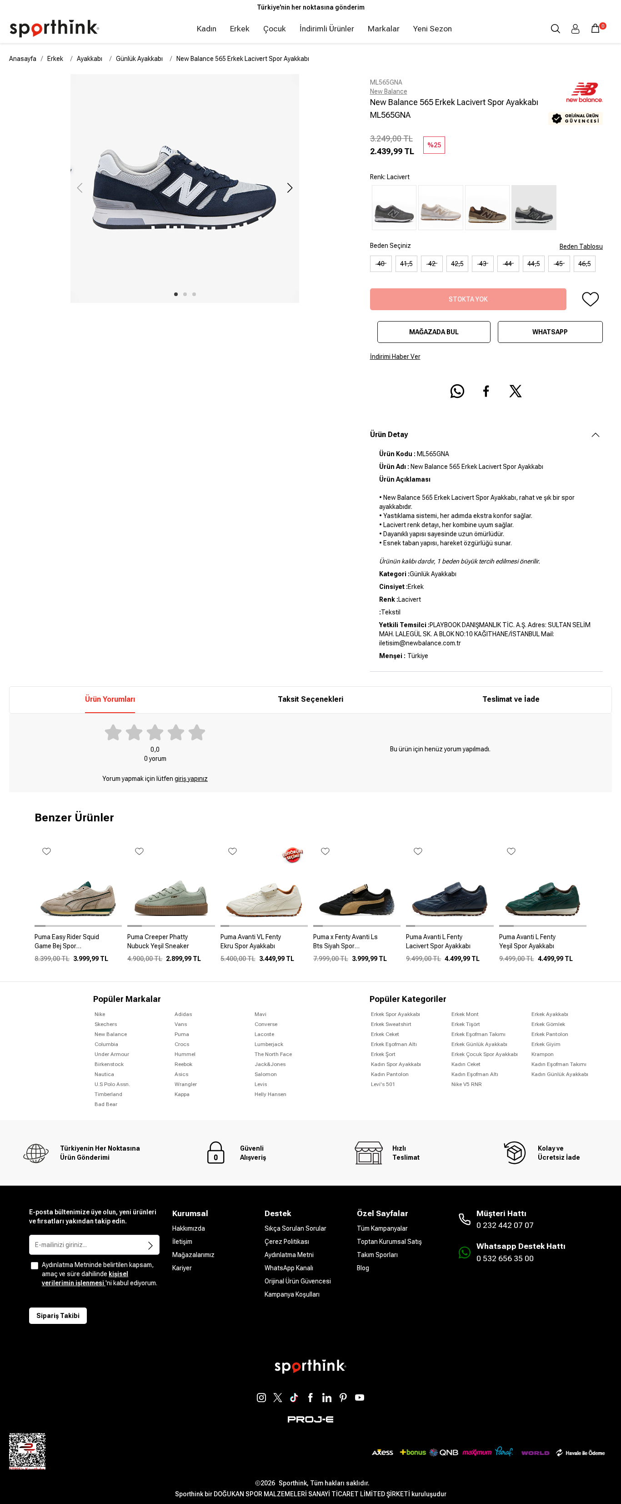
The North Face (273, 1054)
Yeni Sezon (432, 28)
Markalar (384, 28)
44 (508, 263)
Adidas (183, 1014)
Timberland (108, 1094)
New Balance (388, 91)
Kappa (182, 1094)
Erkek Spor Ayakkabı (395, 1014)
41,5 (406, 263)
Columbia (106, 1044)
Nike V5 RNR (466, 1084)
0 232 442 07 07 (505, 1225)
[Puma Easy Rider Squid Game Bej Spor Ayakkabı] (78, 945)
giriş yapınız (191, 778)
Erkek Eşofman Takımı (478, 1034)
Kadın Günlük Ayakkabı (559, 1074)
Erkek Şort (383, 1054)
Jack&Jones (270, 1064)
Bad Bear (106, 1104)
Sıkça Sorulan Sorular (295, 1228)
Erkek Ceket (385, 1034)
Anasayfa (22, 58)
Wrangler (186, 1084)
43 (482, 263)
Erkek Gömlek (548, 1024)
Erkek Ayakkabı (549, 1014)
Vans (181, 1024)
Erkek (240, 28)
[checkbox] (34, 1265)
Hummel (185, 1054)
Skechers (106, 1024)
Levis (261, 1084)
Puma (182, 1034)
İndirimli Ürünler (327, 28)
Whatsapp (550, 332)
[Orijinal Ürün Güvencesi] (575, 118)
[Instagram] (261, 1397)
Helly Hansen (270, 1094)
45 (559, 263)
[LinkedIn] (326, 1397)
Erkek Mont (465, 1014)
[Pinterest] (343, 1397)
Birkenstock (109, 1064)
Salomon (266, 1074)
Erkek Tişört (465, 1024)
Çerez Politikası (287, 1241)
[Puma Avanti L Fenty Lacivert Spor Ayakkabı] (449, 945)
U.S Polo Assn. (112, 1084)
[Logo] (54, 29)
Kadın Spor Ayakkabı (396, 1064)
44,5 (533, 263)
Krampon (542, 1054)
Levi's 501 (383, 1084)
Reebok (183, 1064)
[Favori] (590, 299)
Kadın (206, 28)
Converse (266, 1024)
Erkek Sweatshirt (391, 1024)
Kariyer (182, 1268)
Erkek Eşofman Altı (394, 1044)
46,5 (584, 263)
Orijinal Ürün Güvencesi (298, 1281)
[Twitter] (277, 1397)
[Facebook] (310, 1397)
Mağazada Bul (434, 332)
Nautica (104, 1074)
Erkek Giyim (546, 1044)
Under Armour (112, 1054)
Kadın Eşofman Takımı (558, 1064)
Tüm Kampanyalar (382, 1228)
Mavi (260, 1014)
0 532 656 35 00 (505, 1258)
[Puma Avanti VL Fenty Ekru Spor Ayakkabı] (264, 945)
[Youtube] (359, 1397)
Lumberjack (269, 1044)
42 (432, 263)
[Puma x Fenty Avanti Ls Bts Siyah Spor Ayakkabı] (357, 945)
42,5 (457, 263)
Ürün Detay (389, 434)
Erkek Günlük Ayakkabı (479, 1044)
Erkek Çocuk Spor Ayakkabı (484, 1054)
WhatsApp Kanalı (289, 1268)
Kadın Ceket (466, 1064)
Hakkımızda (188, 1228)
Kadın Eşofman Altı (474, 1074)
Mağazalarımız (193, 1254)
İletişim (182, 1241)
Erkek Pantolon (549, 1034)
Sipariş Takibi (58, 1315)
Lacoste (264, 1034)
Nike (100, 1014)
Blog (363, 1268)
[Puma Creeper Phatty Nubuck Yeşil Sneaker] (171, 945)
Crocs (182, 1044)
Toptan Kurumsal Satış (389, 1241)
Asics (181, 1074)
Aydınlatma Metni (289, 1254)
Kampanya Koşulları (292, 1294)
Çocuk (274, 28)
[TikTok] (294, 1397)
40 (381, 263)
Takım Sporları (377, 1254)
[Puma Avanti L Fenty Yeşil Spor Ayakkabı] (542, 945)
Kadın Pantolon (390, 1074)
